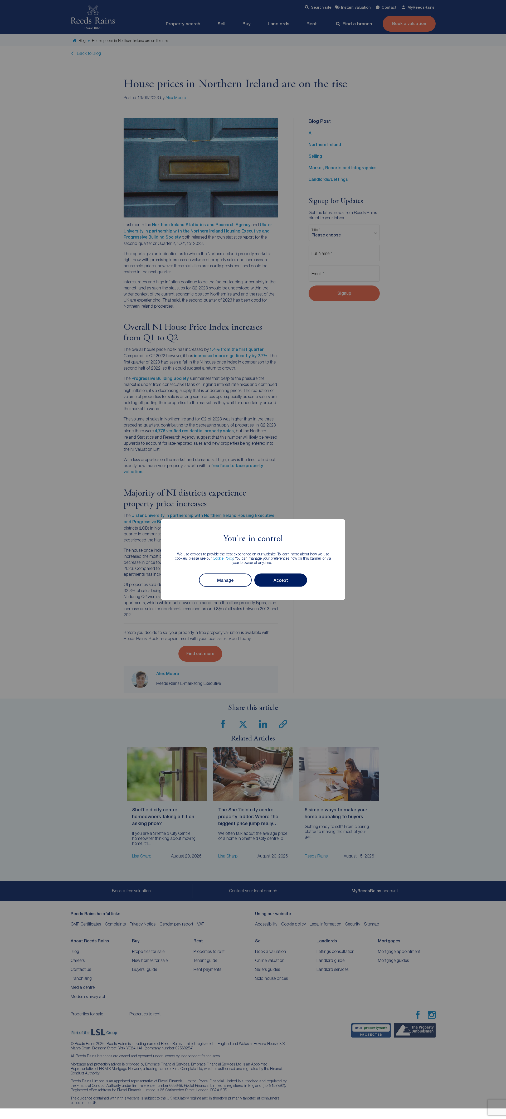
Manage (225, 580)
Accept (281, 580)
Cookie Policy (223, 558)
